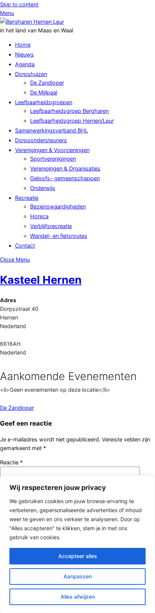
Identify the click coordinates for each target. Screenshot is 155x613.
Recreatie (26, 198)
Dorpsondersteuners (41, 140)
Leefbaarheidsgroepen (43, 102)
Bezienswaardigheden (58, 206)
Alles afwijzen (78, 596)
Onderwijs (42, 188)
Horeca (39, 216)
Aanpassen (78, 576)
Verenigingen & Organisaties (65, 168)
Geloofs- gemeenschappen (65, 178)
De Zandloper (47, 82)
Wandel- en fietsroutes (58, 236)
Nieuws (24, 54)
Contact (25, 245)
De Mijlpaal (43, 92)
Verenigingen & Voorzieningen (52, 150)
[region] (77, 544)
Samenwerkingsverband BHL (51, 130)
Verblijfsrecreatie (51, 226)
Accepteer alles (77, 556)
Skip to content (19, 4)
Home (22, 44)
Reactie (11, 462)
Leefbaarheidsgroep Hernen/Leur (72, 120)
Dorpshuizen (31, 74)
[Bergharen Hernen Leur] (32, 21)
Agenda (25, 64)
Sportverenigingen (53, 158)
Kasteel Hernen (41, 279)
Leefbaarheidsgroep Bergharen (69, 111)
